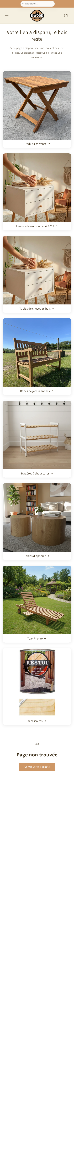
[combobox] (39, 4)
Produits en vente (35, 144)
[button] (7, 15)
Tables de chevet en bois (35, 308)
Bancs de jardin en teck (35, 391)
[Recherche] (23, 3)
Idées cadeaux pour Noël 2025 (35, 226)
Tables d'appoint (35, 556)
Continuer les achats (37, 766)
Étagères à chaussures (35, 473)
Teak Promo (35, 638)
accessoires (35, 721)
